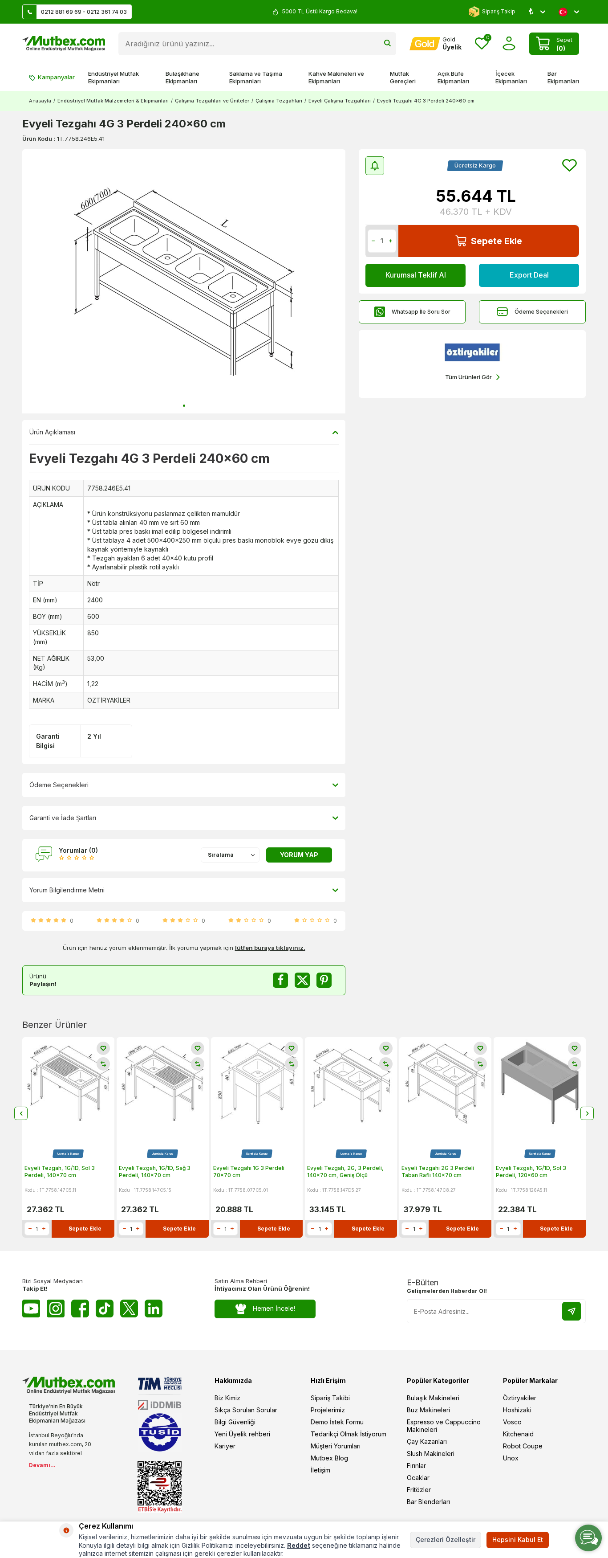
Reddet (298, 1545)
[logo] (63, 43)
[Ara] (387, 43)
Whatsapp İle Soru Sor (421, 311)
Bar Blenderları (428, 1501)
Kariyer (225, 1446)
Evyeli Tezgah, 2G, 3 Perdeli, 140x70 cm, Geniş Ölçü (345, 1171)
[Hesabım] (509, 43)
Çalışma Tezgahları (278, 101)
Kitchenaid (518, 1434)
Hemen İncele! (274, 1308)
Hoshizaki (517, 1410)
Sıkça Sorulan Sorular (246, 1410)
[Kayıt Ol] (571, 1311)
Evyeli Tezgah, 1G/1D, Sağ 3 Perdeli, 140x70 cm (155, 1171)
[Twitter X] (129, 1308)
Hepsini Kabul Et (517, 1539)
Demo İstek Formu (337, 1422)
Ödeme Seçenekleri (541, 311)
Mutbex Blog (329, 1458)
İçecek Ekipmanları (511, 77)
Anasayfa (40, 101)
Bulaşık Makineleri (433, 1398)
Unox (511, 1458)
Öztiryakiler (519, 1398)
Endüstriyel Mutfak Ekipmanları (113, 77)
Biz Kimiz (227, 1398)
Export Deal (529, 274)
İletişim (320, 1470)
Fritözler (419, 1489)
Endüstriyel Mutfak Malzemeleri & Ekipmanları (113, 101)
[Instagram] (56, 1308)
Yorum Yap (299, 855)
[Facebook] (80, 1308)
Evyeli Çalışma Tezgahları (339, 101)
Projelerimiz (328, 1410)
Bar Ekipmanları (563, 77)
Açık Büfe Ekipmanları (453, 77)
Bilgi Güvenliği (235, 1422)
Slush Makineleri (430, 1453)
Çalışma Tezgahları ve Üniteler (212, 101)
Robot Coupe (523, 1446)
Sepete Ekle (496, 241)
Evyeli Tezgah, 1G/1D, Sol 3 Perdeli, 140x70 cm (59, 1171)
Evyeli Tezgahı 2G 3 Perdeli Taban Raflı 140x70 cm (437, 1171)
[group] (183, 281)
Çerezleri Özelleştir (445, 1539)
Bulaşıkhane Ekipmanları (182, 77)
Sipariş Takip (498, 11)
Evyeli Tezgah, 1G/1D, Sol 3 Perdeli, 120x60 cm (531, 1171)
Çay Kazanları (427, 1441)
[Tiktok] (104, 1308)
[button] (184, 406)
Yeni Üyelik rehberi (242, 1434)
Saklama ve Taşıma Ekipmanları (255, 77)
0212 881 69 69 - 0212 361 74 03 (84, 11)
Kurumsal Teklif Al (415, 274)
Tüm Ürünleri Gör (468, 376)
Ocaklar (418, 1477)
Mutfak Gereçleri (403, 77)
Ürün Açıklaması (52, 432)
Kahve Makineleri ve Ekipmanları (336, 77)
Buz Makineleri (428, 1410)
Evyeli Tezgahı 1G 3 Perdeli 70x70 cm (248, 1171)
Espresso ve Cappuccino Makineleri (444, 1425)
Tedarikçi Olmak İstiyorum (348, 1434)
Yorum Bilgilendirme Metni (67, 890)
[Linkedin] (153, 1308)
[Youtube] (31, 1308)
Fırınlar (416, 1465)
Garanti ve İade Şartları (62, 818)
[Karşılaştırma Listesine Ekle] (103, 1064)
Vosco (512, 1422)
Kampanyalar (56, 77)
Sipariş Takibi (330, 1398)
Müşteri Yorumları (336, 1446)
